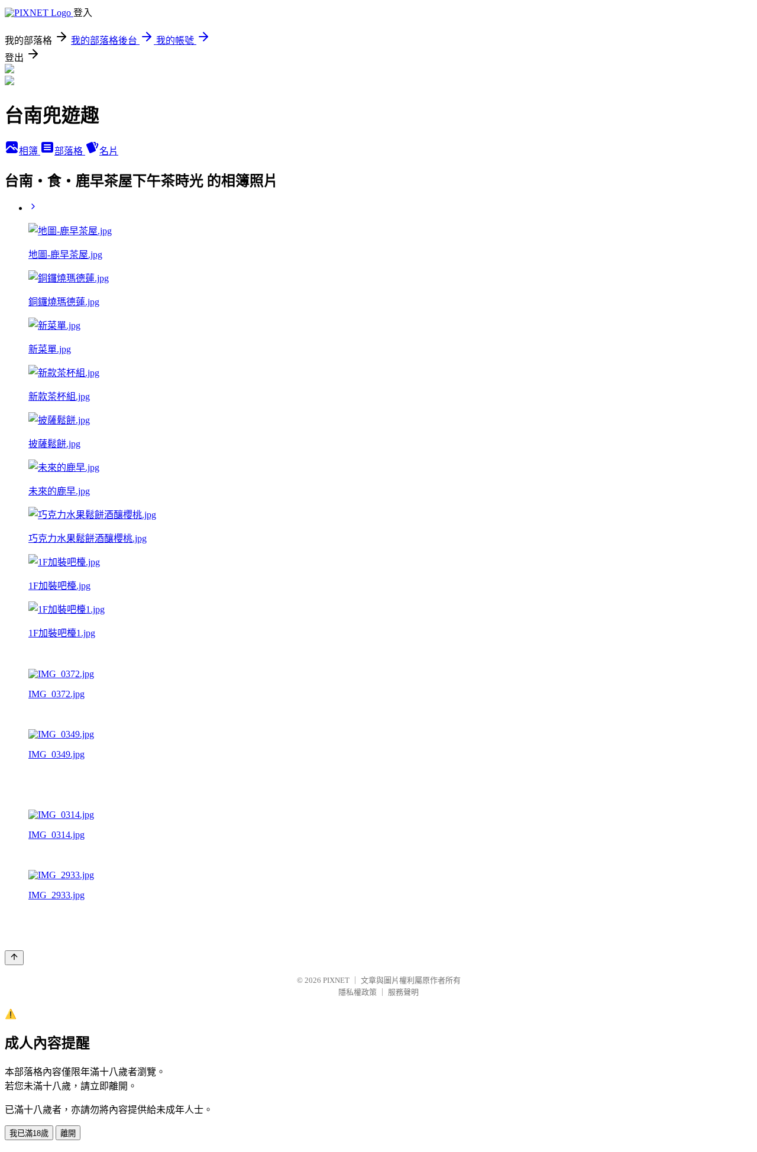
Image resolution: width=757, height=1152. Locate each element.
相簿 (29, 151)
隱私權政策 (357, 992)
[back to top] (14, 957)
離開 (68, 1133)
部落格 (69, 151)
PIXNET (336, 980)
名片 (108, 151)
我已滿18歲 (28, 1133)
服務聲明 (403, 992)
